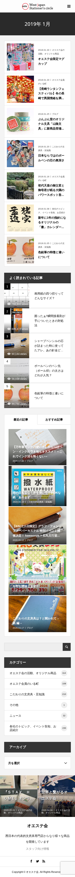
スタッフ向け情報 (37, 848)
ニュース (37, 715)
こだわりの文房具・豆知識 (38, 694)
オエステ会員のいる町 (38, 683)
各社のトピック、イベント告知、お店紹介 (38, 728)
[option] (19, 796)
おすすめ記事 (54, 419)
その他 (37, 705)
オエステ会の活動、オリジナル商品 (38, 673)
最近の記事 (21, 419)
